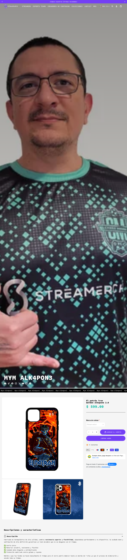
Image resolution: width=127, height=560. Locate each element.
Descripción (12, 536)
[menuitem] (94, 6)
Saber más (95, 457)
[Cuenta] (116, 6)
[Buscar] (112, 6)
